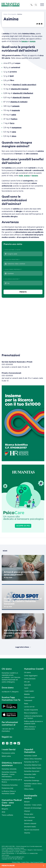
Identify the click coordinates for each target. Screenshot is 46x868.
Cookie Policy (25, 862)
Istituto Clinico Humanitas (33, 759)
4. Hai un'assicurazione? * (12, 279)
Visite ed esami (29, 697)
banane (35, 175)
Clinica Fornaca (29, 777)
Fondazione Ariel (7, 788)
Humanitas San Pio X (31, 762)
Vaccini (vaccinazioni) (31, 830)
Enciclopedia (12, 14)
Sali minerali (28, 820)
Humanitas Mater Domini (32, 768)
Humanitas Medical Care (32, 765)
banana (25, 41)
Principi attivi (28, 814)
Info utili (27, 682)
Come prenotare (29, 679)
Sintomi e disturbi (30, 823)
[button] (42, 4)
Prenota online (8, 865)
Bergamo (5, 809)
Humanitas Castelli (30, 756)
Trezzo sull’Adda (7, 815)
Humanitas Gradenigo (31, 780)
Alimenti (27, 802)
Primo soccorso (29, 817)
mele (21, 175)
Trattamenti (28, 700)
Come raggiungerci (30, 675)
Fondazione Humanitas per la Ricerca (12, 781)
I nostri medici (29, 691)
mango (32, 41)
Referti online (6, 756)
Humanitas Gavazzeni (31, 771)
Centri (26, 688)
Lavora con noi (29, 707)
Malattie (27, 694)
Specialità (27, 685)
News (26, 703)
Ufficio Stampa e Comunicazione (30, 728)
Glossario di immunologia (32, 808)
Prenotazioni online (8, 753)
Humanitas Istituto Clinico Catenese (33, 785)
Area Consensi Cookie (36, 862)
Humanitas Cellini (30, 774)
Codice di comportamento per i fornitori (33, 717)
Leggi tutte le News (22, 647)
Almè (3, 812)
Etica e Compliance (30, 713)
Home (5, 14)
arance (27, 175)
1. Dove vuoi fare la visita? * (12, 250)
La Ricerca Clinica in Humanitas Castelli (9, 792)
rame (14, 132)
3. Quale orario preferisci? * (13, 269)
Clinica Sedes (28, 789)
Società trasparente (31, 710)
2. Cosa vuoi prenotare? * (12, 259)
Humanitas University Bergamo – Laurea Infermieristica (9, 774)
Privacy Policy (16, 862)
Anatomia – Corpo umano (33, 805)
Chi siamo (27, 672)
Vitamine (27, 833)
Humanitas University (9, 769)
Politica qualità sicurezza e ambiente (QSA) (33, 722)
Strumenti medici (30, 826)
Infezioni (27, 811)
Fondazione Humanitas (10, 785)
